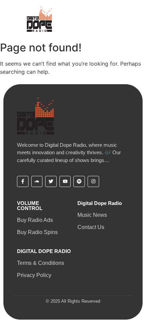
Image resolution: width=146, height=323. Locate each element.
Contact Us (90, 227)
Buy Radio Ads (35, 220)
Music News (92, 215)
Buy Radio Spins (37, 232)
